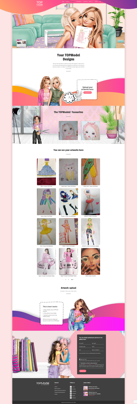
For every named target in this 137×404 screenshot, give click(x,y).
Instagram (74, 391)
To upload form (87, 92)
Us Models (67, 1)
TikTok (73, 386)
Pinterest (74, 397)
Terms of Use (93, 364)
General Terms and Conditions (60, 390)
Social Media (85, 1)
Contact (56, 394)
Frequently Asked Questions (60, 392)
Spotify (73, 395)
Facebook (74, 393)
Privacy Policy (87, 364)
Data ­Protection (57, 388)
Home (63, 1)
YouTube (74, 389)
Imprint (56, 386)
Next (72, 279)
